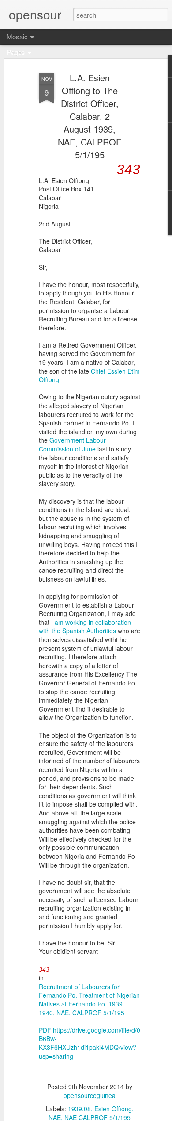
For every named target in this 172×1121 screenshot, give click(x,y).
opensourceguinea (90, 1095)
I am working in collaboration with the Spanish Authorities (85, 626)
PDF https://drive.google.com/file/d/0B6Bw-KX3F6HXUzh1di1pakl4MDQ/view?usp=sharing (89, 1042)
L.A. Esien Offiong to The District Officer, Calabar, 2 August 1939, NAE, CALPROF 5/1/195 (89, 116)
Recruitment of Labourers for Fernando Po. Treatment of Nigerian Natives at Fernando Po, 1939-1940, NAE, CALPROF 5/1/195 (89, 999)
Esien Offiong (113, 1108)
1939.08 (79, 1108)
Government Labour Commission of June (72, 444)
